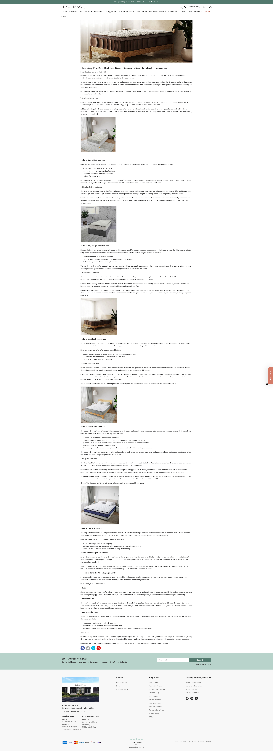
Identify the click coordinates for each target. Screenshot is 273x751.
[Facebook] (83, 648)
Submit (200, 660)
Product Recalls (191, 689)
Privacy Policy (154, 713)
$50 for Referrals (155, 700)
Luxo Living (192, 741)
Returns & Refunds (192, 693)
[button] (210, 6)
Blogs (118, 686)
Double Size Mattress (90, 273)
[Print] (88, 648)
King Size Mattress (89, 459)
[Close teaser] (267, 384)
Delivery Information (193, 682)
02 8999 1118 (74, 711)
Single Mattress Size (90, 98)
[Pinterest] (99, 648)
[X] (93, 648)
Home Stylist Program (157, 689)
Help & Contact (155, 703)
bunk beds (180, 109)
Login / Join (153, 682)
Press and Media (122, 689)
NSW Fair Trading (155, 707)
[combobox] (133, 7)
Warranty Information (194, 686)
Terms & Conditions (156, 710)
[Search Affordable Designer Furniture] (180, 6)
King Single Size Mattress (92, 187)
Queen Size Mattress (91, 363)
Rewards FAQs (154, 693)
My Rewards (153, 696)
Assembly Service (155, 686)
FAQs (151, 717)
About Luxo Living (122, 682)
